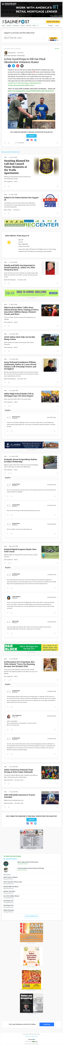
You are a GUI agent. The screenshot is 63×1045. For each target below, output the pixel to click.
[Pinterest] (17, 65)
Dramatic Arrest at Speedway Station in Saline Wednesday (20, 460)
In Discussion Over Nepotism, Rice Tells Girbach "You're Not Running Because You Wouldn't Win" (19, 664)
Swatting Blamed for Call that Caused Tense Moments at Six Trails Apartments (16, 167)
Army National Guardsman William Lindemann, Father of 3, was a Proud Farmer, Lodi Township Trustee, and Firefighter (20, 365)
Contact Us (28, 1036)
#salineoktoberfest (35, 83)
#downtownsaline (23, 83)
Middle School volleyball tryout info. (14, 800)
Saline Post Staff (8, 780)
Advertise (28, 25)
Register (50, 25)
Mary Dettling (12, 52)
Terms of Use (28, 1043)
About (34, 25)
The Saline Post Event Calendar (12, 856)
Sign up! (31, 136)
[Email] (22, 65)
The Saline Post (21, 280)
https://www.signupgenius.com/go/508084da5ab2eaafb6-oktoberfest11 (31, 91)
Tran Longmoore (8, 181)
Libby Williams (16, 596)
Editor (14, 717)
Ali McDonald (16, 574)
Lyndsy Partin (16, 484)
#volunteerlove (12, 83)
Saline (5, 157)
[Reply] (9, 143)
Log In (57, 25)
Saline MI (57, 48)
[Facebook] (9, 65)
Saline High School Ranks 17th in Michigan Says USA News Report (19, 395)
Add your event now (31, 916)
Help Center (35, 1036)
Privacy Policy (35, 1043)
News (3, 25)
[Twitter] (13, 65)
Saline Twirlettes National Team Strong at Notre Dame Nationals (18, 771)
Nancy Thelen (8, 210)
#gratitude (31, 85)
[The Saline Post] (15, 21)
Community (15, 25)
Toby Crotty (15, 621)
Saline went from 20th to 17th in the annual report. (17, 399)
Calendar (8, 25)
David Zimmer (16, 417)
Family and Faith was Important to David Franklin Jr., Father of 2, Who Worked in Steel (19, 267)
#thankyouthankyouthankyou (17, 85)
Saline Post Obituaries (10, 280)
